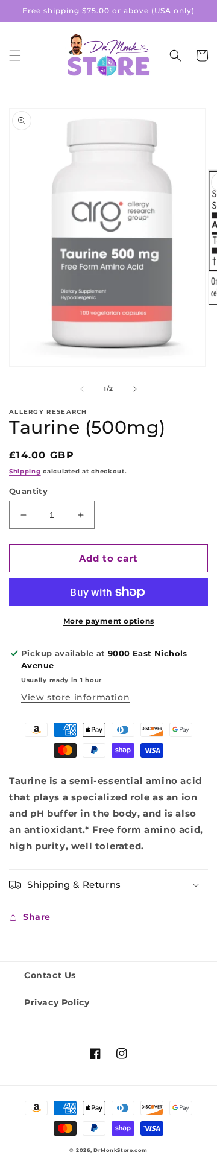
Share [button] (37, 916)
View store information (75, 697)
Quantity (28, 491)
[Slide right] (135, 389)
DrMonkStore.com (120, 1150)
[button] (15, 55)
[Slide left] (82, 389)
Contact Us (50, 975)
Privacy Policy (56, 1002)
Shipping (25, 471)
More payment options (108, 620)
